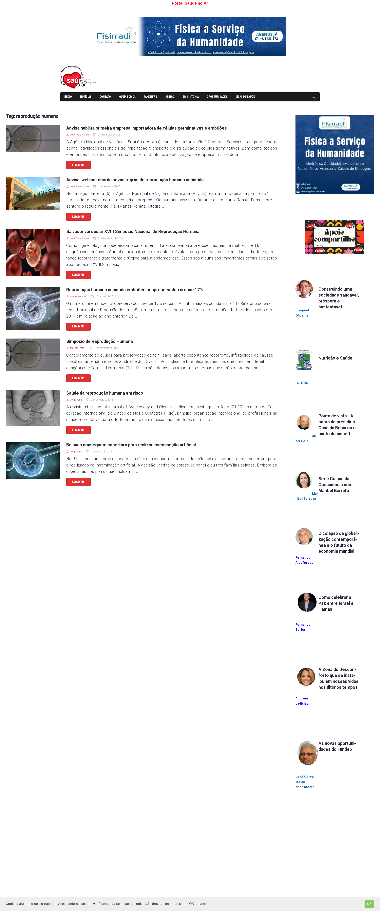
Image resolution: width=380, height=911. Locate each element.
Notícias (85, 96)
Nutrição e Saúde (335, 358)
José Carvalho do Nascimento (305, 782)
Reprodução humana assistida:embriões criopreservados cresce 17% (134, 289)
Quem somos (127, 96)
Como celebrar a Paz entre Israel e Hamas (335, 603)
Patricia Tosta (77, 348)
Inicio (68, 96)
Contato (105, 96)
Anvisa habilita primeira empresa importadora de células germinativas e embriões (146, 128)
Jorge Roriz (76, 399)
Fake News (150, 96)
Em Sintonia (191, 96)
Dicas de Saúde (245, 96)
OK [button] (369, 903)
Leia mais (78, 165)
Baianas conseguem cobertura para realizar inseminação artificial (131, 444)
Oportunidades (217, 96)
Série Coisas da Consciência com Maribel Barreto (335, 484)
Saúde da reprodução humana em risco (104, 393)
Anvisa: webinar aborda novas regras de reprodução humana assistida (135, 179)
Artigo (170, 96)
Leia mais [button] (203, 903)
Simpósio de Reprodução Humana (99, 341)
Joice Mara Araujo (79, 134)
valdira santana (78, 296)
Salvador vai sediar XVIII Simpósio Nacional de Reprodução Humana (133, 231)
